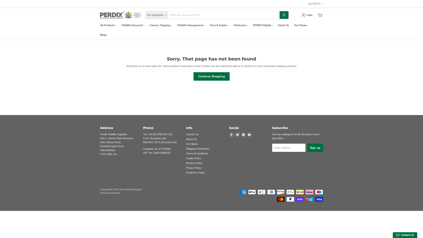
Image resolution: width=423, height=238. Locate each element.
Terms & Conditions (197, 153)
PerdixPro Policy (195, 172)
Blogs (103, 35)
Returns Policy (194, 163)
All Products (107, 25)
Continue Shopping (211, 76)
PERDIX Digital (262, 25)
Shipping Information (197, 148)
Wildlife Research (132, 25)
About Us (283, 25)
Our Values (300, 25)
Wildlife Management (190, 25)
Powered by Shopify (110, 193)
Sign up (315, 148)
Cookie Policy (193, 158)
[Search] (284, 15)
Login (309, 15)
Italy (314, 3)
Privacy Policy (194, 168)
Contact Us (192, 134)
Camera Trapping (160, 25)
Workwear (240, 25)
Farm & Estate (218, 25)
